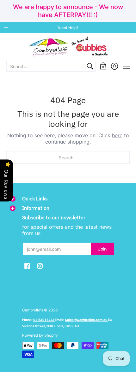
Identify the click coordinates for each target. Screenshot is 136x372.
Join (102, 248)
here (117, 135)
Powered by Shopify (40, 335)
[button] (103, 66)
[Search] (90, 66)
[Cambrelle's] (68, 46)
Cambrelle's (32, 310)
